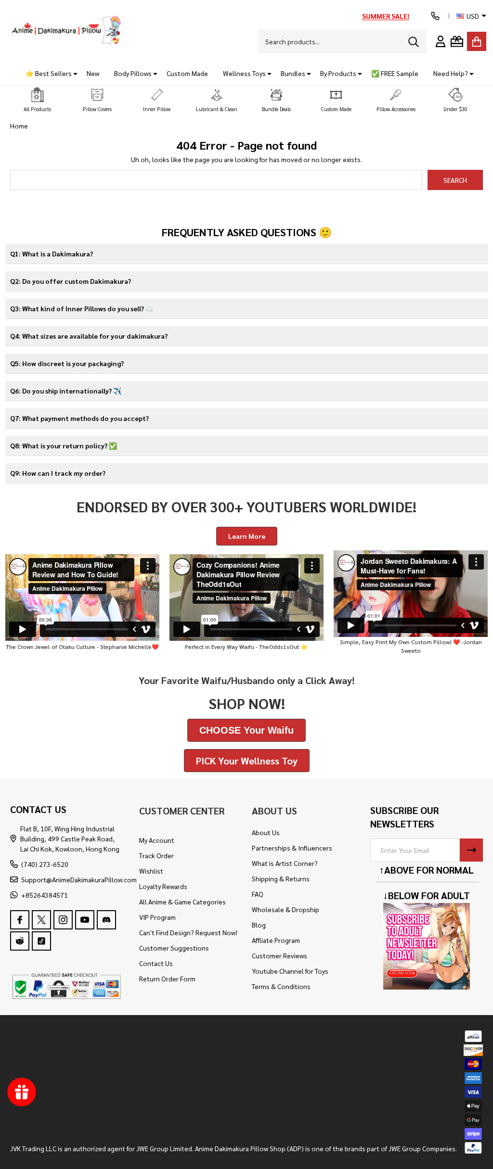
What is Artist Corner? (285, 863)
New (93, 73)
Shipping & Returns (281, 878)
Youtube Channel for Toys (290, 970)
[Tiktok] (41, 941)
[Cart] (476, 41)
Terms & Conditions (281, 986)
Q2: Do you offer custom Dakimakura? (70, 281)
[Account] (440, 41)
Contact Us (156, 963)
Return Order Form (167, 978)
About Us (266, 832)
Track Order (156, 855)
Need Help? (450, 73)
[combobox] (342, 41)
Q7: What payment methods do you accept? (79, 418)
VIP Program (157, 917)
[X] (41, 920)
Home (19, 125)
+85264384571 (44, 894)
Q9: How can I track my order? (57, 473)
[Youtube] (84, 920)
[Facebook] (19, 920)
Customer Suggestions (174, 947)
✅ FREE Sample (394, 73)
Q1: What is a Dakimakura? (51, 253)
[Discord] (106, 920)
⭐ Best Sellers (49, 73)
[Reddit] (19, 941)
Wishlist (151, 870)
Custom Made (187, 73)
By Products (338, 73)
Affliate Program (276, 940)
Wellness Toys (244, 73)
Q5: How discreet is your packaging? (67, 363)
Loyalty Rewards (163, 886)
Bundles (293, 73)
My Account (156, 840)
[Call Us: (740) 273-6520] (435, 16)
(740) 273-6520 (44, 864)
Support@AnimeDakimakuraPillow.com (79, 879)
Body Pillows (133, 73)
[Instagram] (63, 920)
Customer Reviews (279, 955)
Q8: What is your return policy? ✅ (63, 445)
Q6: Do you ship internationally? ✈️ (65, 390)
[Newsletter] (471, 850)
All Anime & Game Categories (182, 901)
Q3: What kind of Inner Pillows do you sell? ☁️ (82, 308)
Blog (259, 924)
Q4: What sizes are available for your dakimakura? (89, 335)
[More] (72, 73)
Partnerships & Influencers (292, 847)
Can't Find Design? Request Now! (188, 932)
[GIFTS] (457, 41)
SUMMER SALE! (385, 16)
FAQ (257, 893)
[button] (37, 100)
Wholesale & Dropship (285, 909)
